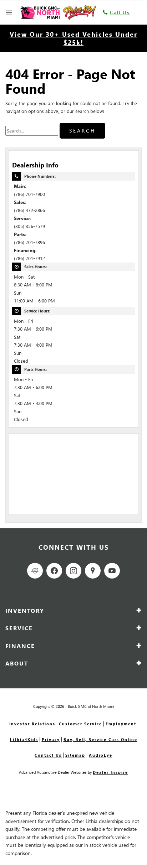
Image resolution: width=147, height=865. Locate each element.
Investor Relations (32, 723)
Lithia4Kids (24, 739)
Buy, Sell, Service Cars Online (100, 739)
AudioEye (100, 755)
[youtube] (112, 571)
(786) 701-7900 (29, 194)
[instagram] (73, 571)
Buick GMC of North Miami (91, 706)
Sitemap (75, 755)
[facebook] (54, 571)
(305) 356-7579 (29, 226)
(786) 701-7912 (29, 258)
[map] (93, 571)
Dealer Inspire (110, 772)
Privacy (51, 739)
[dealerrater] (35, 571)
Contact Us (48, 755)
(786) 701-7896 (29, 242)
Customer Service (80, 723)
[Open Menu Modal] (9, 12)
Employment (121, 723)
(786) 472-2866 (29, 210)
